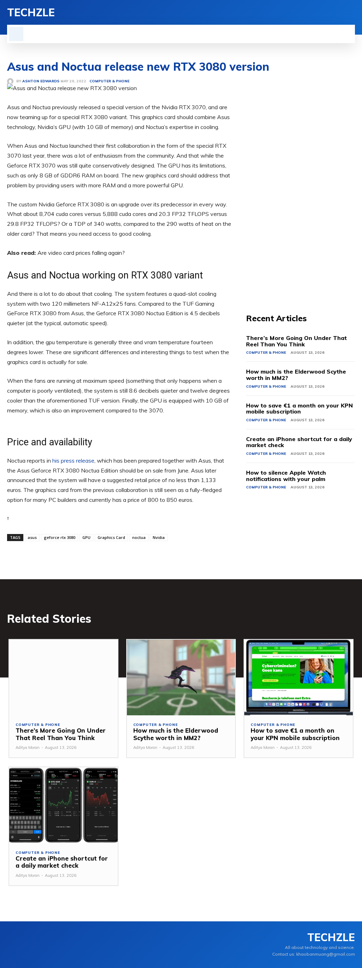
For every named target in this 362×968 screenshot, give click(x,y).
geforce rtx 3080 (59, 537)
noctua (139, 537)
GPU (86, 537)
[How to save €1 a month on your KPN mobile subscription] (298, 678)
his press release (73, 460)
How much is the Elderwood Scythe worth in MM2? (296, 374)
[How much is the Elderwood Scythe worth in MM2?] (181, 678)
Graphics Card (111, 537)
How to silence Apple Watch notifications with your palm (286, 475)
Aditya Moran (28, 747)
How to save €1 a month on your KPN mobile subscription (299, 408)
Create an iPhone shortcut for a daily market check (299, 442)
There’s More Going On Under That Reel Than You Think (296, 341)
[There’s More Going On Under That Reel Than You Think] (63, 678)
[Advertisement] (300, 180)
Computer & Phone (266, 352)
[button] (16, 34)
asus (32, 537)
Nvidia (159, 537)
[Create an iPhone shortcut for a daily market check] (63, 805)
